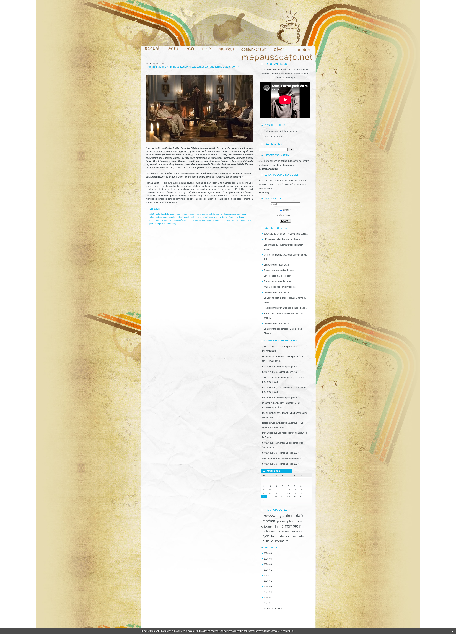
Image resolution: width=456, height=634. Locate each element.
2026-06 (268, 559)
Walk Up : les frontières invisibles (280, 287)
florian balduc (192, 220)
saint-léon (241, 214)
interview (269, 516)
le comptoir (291, 526)
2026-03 (268, 564)
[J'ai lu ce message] (452, 631)
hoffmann (209, 217)
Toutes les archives (273, 608)
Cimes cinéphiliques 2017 (286, 453)
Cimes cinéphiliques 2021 (288, 366)
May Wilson (267, 433)
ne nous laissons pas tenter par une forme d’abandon (222, 220)
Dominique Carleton (272, 356)
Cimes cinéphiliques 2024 (276, 292)
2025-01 (268, 581)
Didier (265, 413)
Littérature (169, 214)
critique (268, 541)
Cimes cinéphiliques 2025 (276, 265)
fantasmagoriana (170, 217)
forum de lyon (281, 536)
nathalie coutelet (215, 214)
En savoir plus (286, 631)
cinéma (269, 521)
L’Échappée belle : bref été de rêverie (282, 239)
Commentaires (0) (168, 223)
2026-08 (268, 553)
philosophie (285, 521)
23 (264, 497)
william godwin (155, 217)
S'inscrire (287, 210)
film (276, 526)
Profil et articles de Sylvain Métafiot (280, 131)
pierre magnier (184, 217)
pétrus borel (233, 217)
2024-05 (268, 586)
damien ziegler (230, 214)
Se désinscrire (287, 215)
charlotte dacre (220, 217)
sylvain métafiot (291, 515)
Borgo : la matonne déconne (277, 281)
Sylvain (265, 346)
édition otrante (197, 217)
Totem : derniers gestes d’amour (279, 270)
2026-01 (268, 570)
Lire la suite (155, 209)
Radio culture (268, 423)
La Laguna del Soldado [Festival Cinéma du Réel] (285, 300)
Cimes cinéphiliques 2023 (276, 323)
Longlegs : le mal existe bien (277, 276)
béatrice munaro (189, 214)
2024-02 (268, 597)
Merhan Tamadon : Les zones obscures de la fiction (285, 257)
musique (283, 531)
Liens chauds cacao (273, 136)
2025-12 (268, 575)
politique (269, 531)
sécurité (298, 536)
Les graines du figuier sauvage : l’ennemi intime (284, 247)
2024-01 (268, 603)
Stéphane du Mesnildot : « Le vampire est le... (286, 234)
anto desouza (268, 458)
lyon (266, 536)
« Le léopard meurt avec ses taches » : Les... (285, 308)
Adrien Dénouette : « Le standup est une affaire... (283, 315)
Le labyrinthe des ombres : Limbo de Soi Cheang (283, 331)
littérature (281, 541)
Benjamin (266, 366)
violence (296, 531)
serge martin (202, 214)
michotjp (266, 403)
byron (158, 220)
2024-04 (268, 592)
